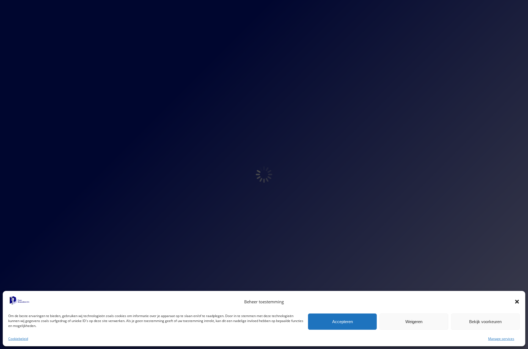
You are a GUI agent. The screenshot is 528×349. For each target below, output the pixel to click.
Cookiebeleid (18, 338)
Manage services (501, 338)
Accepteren (342, 321)
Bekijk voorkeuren (485, 321)
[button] (517, 301)
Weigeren (413, 321)
